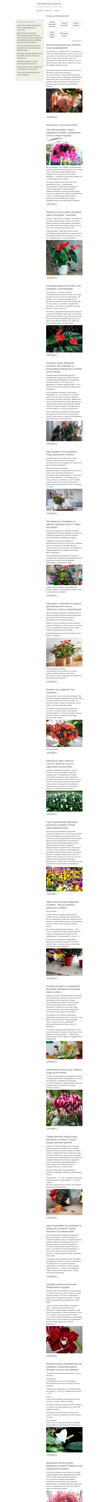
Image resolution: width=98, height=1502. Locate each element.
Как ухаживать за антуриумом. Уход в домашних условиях (61, 453)
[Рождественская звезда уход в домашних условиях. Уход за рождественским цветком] (64, 1202)
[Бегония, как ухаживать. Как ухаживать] (64, 733)
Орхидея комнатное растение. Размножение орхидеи (61, 1286)
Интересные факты (49, 3)
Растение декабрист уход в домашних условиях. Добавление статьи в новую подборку (63, 132)
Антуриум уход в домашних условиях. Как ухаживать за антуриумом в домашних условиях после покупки (64, 367)
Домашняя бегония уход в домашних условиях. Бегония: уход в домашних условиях (64, 1465)
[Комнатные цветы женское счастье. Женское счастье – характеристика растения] (64, 801)
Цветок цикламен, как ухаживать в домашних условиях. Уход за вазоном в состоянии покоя (63, 1228)
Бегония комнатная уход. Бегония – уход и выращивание (64, 46)
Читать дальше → (52, 116)
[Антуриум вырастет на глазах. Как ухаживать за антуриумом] (64, 338)
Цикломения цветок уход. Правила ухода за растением (64, 1071)
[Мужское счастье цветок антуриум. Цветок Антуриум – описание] (64, 257)
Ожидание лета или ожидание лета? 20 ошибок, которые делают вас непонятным (30, 56)
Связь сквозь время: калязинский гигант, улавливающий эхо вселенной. (29, 27)
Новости (48, 10)
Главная (39, 10)
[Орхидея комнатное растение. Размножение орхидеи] (64, 1339)
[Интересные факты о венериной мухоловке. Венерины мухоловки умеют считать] (64, 1050)
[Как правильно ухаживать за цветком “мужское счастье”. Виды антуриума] (64, 575)
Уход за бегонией (64, 24)
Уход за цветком (76, 24)
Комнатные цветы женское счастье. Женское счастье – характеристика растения (60, 763)
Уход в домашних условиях (52, 24)
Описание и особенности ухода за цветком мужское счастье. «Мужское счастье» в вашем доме (63, 606)
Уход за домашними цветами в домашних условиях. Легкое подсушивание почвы (62, 825)
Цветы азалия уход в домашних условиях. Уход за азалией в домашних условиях (62, 904)
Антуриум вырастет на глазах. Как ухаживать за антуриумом (63, 287)
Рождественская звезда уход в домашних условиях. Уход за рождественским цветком (61, 1139)
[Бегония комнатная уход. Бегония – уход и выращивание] (64, 100)
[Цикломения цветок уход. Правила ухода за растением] (64, 1108)
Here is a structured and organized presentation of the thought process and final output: (29, 48)
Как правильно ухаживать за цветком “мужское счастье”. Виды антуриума (63, 524)
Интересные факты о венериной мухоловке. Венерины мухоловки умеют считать (63, 989)
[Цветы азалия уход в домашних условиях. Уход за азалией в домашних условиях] (64, 962)
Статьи (56, 10)
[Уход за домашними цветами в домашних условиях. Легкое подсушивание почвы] (64, 879)
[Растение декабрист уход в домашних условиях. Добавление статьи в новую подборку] (64, 151)
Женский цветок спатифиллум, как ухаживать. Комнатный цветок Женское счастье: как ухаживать (64, 1366)
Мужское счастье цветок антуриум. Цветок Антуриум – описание (64, 213)
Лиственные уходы (64, 34)
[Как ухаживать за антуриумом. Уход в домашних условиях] (64, 500)
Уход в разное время (52, 34)
